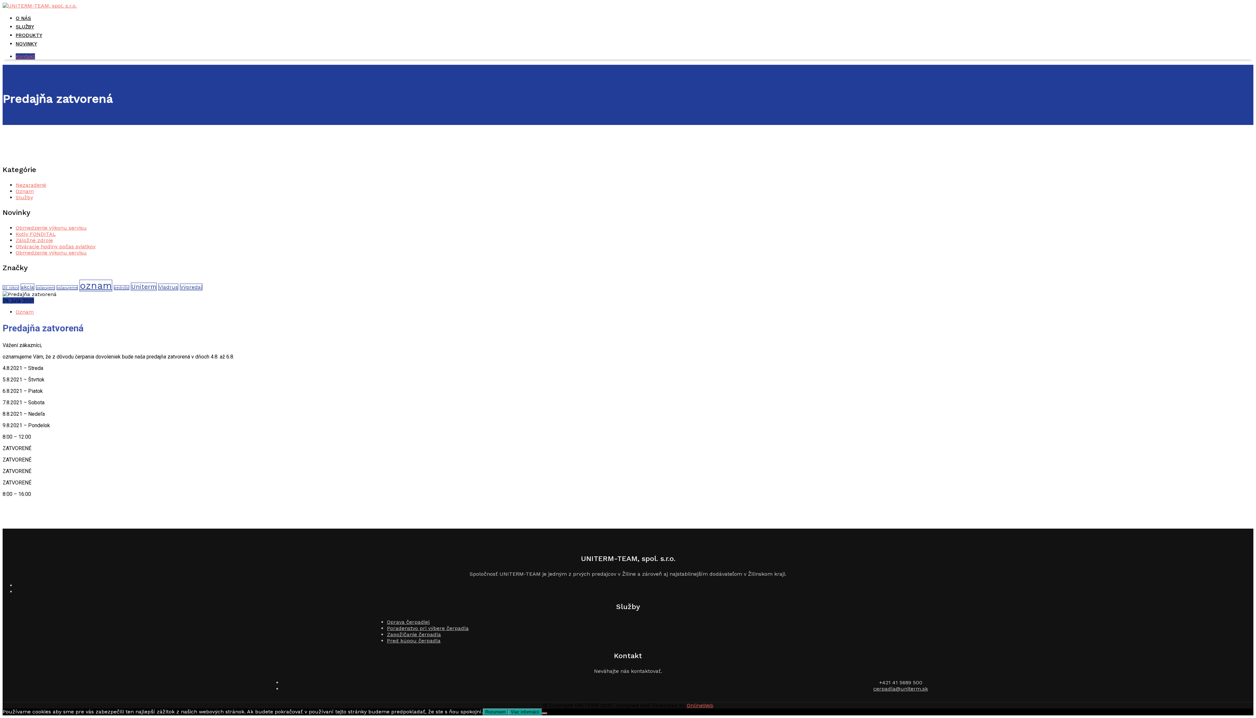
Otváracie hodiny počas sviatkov (56, 246)
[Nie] (544, 713)
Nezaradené (31, 185)
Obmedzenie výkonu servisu (51, 228)
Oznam (25, 191)
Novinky (26, 44)
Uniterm (143, 286)
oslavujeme (67, 288)
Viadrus (168, 287)
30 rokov (11, 288)
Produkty (29, 35)
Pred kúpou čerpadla (414, 641)
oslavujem (45, 288)
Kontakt (25, 56)
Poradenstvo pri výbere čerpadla (428, 628)
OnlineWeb (700, 705)
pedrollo (121, 288)
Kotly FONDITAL (36, 234)
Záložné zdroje (34, 240)
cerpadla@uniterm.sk (900, 689)
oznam (96, 285)
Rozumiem (495, 711)
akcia (27, 287)
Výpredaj (191, 287)
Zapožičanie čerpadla (414, 634)
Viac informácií (525, 711)
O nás (23, 18)
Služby (25, 27)
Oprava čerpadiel (408, 622)
